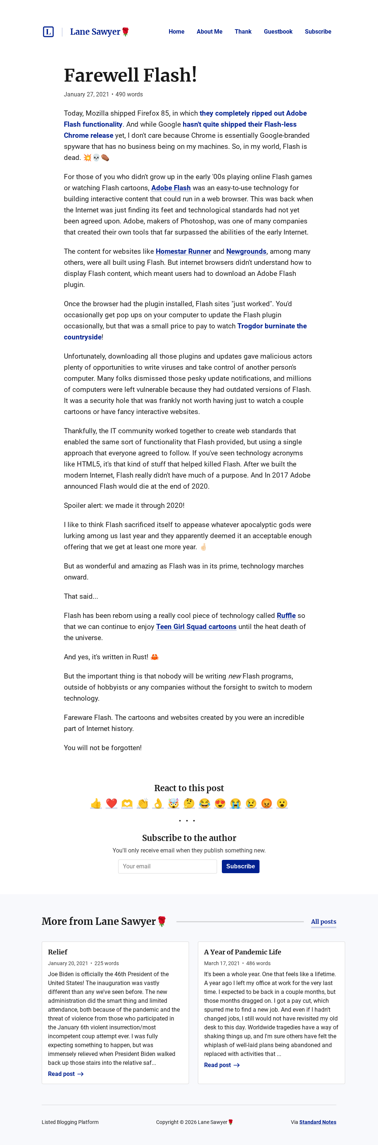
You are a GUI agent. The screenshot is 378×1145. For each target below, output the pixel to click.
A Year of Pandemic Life (242, 952)
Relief (57, 952)
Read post (61, 1073)
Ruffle (286, 615)
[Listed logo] (48, 31)
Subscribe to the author (189, 838)
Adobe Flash (171, 188)
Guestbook (278, 31)
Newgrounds (246, 251)
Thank (243, 31)
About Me (210, 31)
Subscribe (318, 31)
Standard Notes (317, 1122)
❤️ (111, 803)
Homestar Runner (183, 251)
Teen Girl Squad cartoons (196, 626)
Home (177, 31)
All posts (323, 921)
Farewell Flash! (130, 75)
